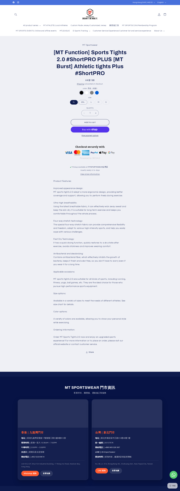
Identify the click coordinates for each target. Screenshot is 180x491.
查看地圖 (46, 473)
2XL (83, 102)
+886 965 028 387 (112, 447)
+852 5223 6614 (37, 457)
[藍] (97, 92)
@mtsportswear (108, 452)
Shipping (80, 84)
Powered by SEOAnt (90, 158)
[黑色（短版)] (81, 92)
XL (74, 102)
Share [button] (91, 352)
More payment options (90, 135)
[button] (15, 14)
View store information (90, 174)
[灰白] (92, 92)
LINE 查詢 (102, 471)
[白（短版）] (86, 92)
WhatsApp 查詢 (30, 473)
